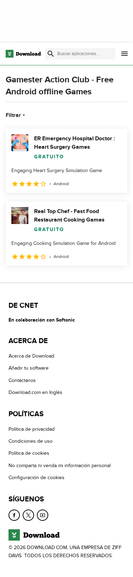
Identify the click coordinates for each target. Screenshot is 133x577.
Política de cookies (29, 453)
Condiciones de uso (30, 441)
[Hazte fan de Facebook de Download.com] (14, 515)
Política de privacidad (32, 429)
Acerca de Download (31, 356)
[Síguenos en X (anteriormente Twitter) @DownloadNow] (28, 515)
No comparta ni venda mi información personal (60, 466)
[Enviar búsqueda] (50, 53)
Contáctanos (22, 380)
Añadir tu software (29, 368)
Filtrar (13, 115)
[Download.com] (23, 54)
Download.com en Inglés (35, 392)
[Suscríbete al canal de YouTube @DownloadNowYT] (42, 515)
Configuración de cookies (37, 478)
